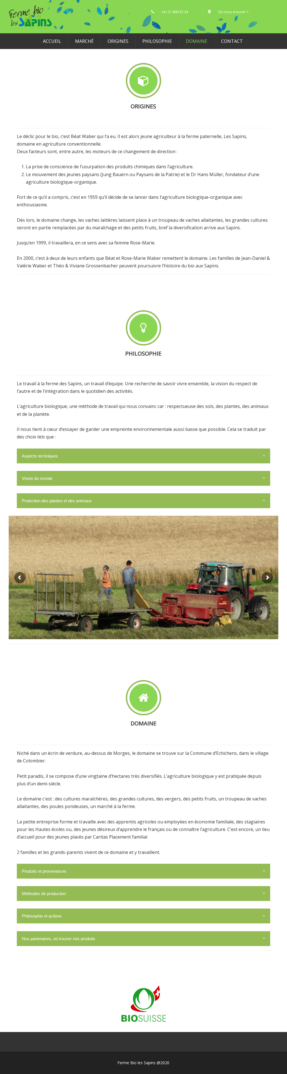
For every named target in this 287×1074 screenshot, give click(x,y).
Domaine (196, 41)
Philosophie (157, 41)
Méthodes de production (44, 893)
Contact (232, 41)
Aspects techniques (40, 456)
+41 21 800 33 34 (178, 11)
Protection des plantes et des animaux (57, 500)
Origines (118, 41)
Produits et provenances (44, 871)
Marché (84, 41)
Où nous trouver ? (233, 11)
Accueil (52, 41)
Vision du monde (37, 478)
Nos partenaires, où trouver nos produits (58, 938)
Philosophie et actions (42, 916)
